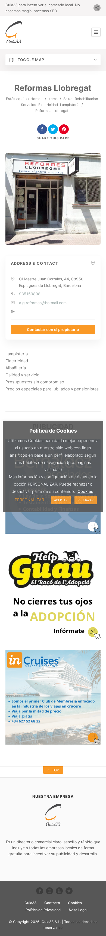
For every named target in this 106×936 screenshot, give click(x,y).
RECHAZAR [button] (85, 500)
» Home (33, 99)
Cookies (75, 903)
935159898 (29, 293)
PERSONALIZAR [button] (29, 499)
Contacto (52, 903)
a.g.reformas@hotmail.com (43, 302)
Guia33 (30, 903)
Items (53, 99)
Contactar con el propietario (53, 329)
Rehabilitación (86, 99)
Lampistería (69, 104)
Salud (68, 99)
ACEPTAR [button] (60, 500)
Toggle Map (30, 59)
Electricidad (48, 104)
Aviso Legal (77, 910)
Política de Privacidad (43, 910)
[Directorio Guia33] (13, 32)
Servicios (28, 104)
